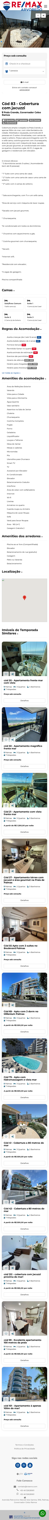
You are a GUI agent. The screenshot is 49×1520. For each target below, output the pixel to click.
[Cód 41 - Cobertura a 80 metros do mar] (24, 1121)
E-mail (25, 82)
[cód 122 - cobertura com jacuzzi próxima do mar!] (24, 1253)
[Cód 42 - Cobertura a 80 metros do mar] (24, 1187)
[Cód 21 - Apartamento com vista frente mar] (24, 790)
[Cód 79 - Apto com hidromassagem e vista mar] (24, 1055)
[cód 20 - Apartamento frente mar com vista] (24, 659)
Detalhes (24, 700)
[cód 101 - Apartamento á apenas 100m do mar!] (24, 1384)
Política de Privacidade (24, 1449)
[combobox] (27, 71)
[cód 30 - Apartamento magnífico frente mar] (24, 724)
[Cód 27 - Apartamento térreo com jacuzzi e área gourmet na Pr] (24, 856)
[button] (1, 41)
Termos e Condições (24, 1445)
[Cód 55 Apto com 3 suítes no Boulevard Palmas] (24, 924)
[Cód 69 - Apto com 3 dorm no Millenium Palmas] (24, 990)
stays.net (26, 1516)
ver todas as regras (10, 373)
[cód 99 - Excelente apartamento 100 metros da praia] (24, 1318)
